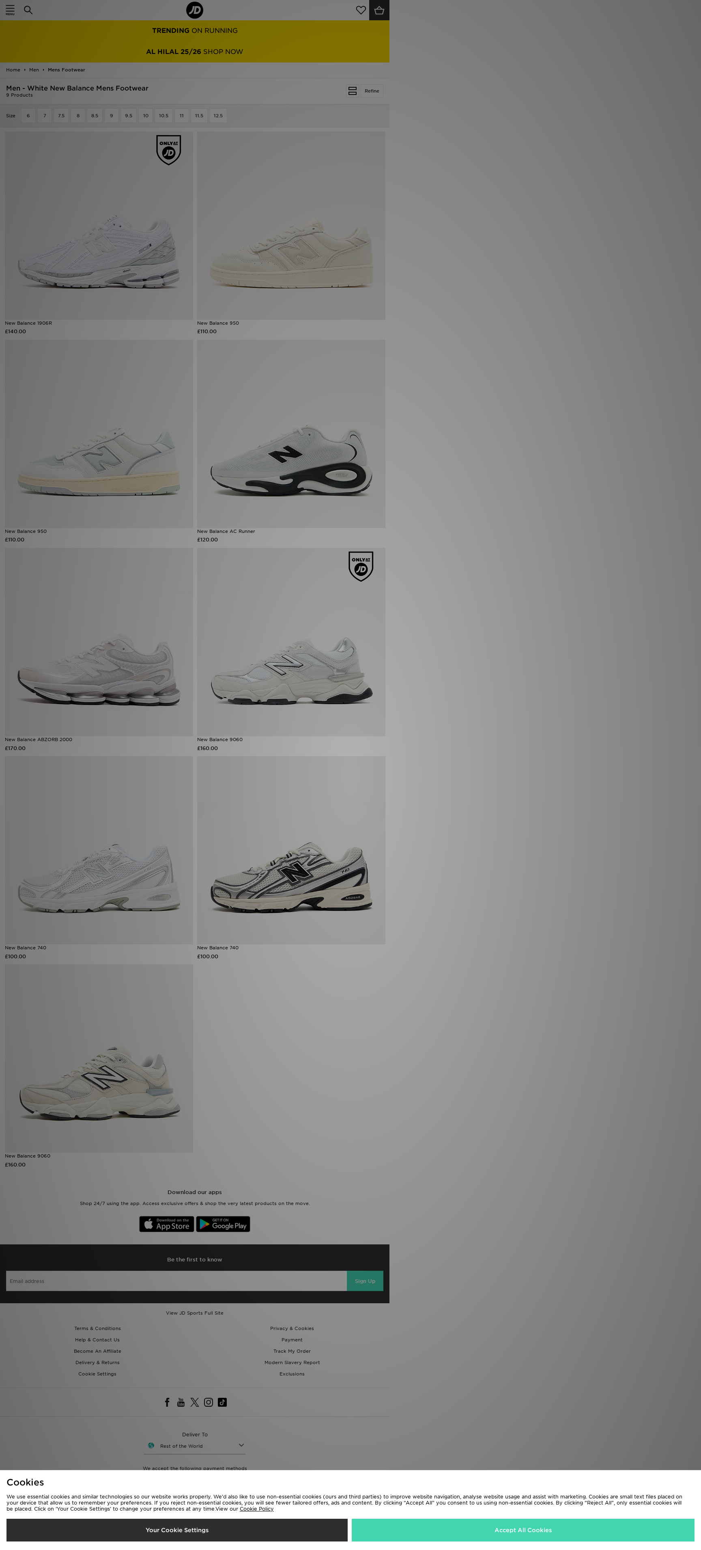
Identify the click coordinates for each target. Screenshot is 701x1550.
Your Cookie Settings (177, 1530)
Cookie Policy (257, 1509)
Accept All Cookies (523, 1530)
